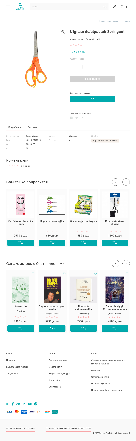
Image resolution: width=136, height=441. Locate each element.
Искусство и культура (59, 373)
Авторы (52, 353)
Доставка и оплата (58, 360)
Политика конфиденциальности (106, 390)
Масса (52, 136)
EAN (8, 140)
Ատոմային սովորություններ (83, 307)
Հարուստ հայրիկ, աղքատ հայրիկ (52, 307)
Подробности (15, 127)
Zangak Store (12, 373)
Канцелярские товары (108, 21)
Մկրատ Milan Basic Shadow (114, 222)
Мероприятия (55, 367)
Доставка (32, 127)
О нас (94, 353)
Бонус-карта (55, 387)
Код (8, 144)
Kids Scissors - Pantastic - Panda (20, 222)
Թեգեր (94, 136)
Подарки (10, 360)
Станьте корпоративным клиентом (68, 428)
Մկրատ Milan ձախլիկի (52, 221)
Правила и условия (100, 383)
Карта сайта (55, 380)
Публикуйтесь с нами (20, 428)
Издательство (12, 136)
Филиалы (95, 370)
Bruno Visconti (93, 39)
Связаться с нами (100, 377)
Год (7, 148)
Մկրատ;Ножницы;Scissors (105, 140)
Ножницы (126, 21)
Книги (9, 353)
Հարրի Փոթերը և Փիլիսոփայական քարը (115, 307)
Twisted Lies (21, 306)
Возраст (52, 140)
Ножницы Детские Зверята (83, 221)
